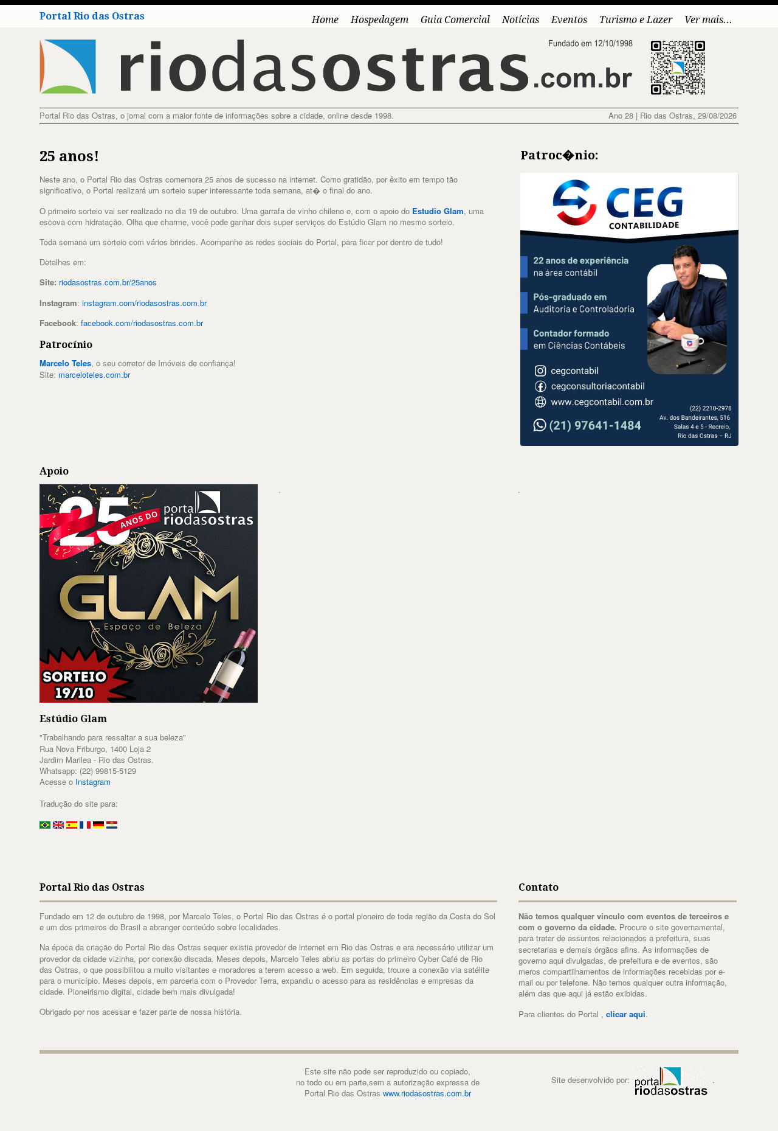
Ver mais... (708, 20)
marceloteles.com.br (94, 374)
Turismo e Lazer (635, 20)
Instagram (93, 781)
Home (325, 20)
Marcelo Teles (65, 363)
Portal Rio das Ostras (92, 16)
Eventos (569, 20)
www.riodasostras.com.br (427, 1093)
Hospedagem (379, 20)
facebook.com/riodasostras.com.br (142, 323)
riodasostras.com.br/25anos (108, 282)
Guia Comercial (455, 20)
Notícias (520, 20)
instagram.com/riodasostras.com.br (144, 302)
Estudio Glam (438, 211)
